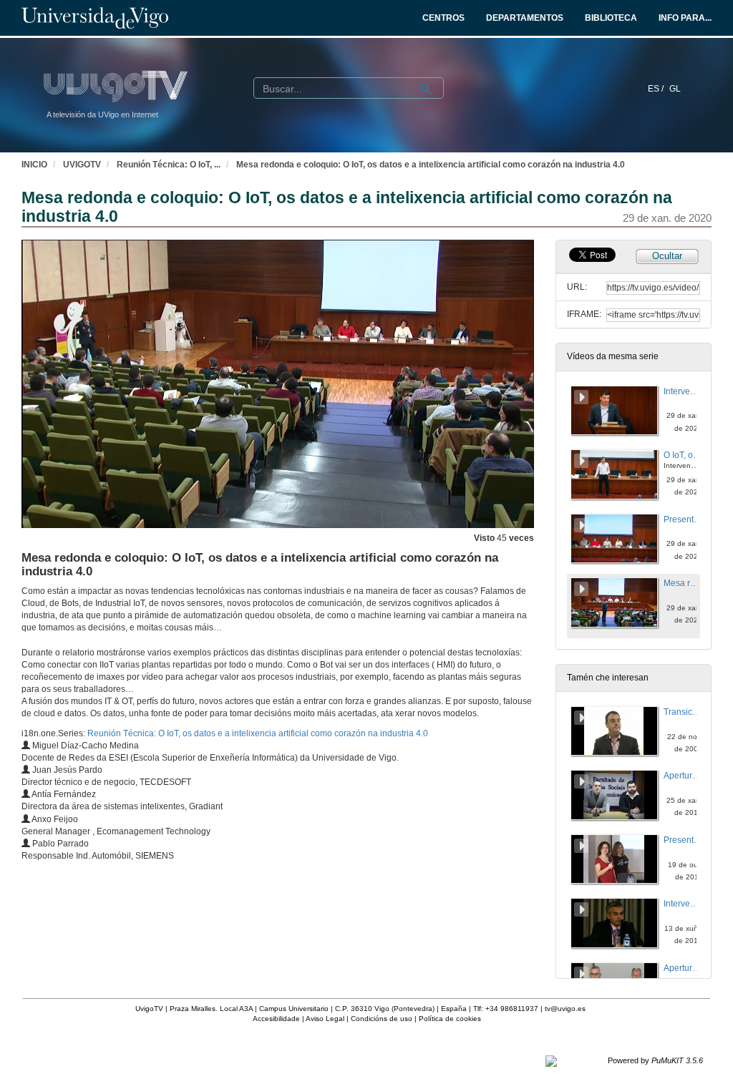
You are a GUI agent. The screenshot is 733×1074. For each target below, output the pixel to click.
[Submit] (425, 88)
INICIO (34, 165)
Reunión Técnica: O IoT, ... (168, 165)
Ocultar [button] (667, 255)
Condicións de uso (381, 1018)
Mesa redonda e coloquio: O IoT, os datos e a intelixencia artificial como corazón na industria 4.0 (430, 165)
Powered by (655, 1060)
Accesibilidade (276, 1018)
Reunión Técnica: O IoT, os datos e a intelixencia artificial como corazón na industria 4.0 (257, 733)
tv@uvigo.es (565, 1008)
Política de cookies (450, 1018)
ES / (657, 89)
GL (675, 89)
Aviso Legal (325, 1018)
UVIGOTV (82, 165)
